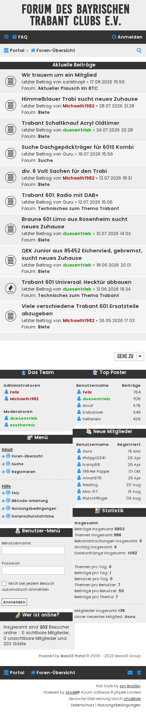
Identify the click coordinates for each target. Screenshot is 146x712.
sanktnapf (74, 82)
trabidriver (93, 412)
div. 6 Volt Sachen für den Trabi (64, 171)
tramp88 (91, 464)
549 (137, 412)
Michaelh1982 (78, 106)
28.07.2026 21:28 (116, 106)
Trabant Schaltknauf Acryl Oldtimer (70, 123)
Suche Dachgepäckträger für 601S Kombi (78, 147)
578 (137, 405)
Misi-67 (90, 491)
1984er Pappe (96, 471)
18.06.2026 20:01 (113, 265)
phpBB (71, 692)
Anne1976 (92, 478)
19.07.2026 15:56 (95, 154)
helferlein (92, 419)
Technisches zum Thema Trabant (78, 208)
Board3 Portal (73, 656)
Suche (45, 160)
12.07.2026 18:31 (115, 178)
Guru (68, 154)
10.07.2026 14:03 (113, 233)
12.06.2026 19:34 (113, 289)
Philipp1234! (94, 458)
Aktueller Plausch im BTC (68, 88)
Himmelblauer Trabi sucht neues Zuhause (80, 99)
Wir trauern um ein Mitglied (59, 74)
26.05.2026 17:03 (117, 320)
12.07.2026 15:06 (95, 202)
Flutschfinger (95, 498)
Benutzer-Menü (40, 531)
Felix (14, 392)
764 (137, 392)
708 (137, 399)
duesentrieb (77, 130)
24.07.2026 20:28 (114, 130)
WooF (88, 405)
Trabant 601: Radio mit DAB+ (60, 195)
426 (137, 419)
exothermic (22, 425)
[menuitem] (19, 37)
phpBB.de (132, 698)
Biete (44, 112)
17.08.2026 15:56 (107, 82)
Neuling (90, 485)
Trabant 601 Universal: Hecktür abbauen (76, 282)
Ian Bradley (130, 686)
